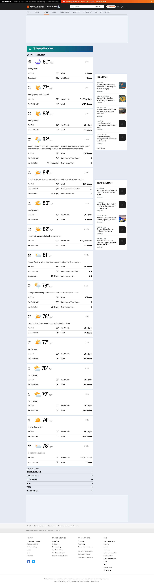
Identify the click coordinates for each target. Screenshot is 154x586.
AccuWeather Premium (84, 554)
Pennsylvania (65, 526)
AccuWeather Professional (85, 557)
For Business (6, 2)
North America (39, 526)
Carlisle (75, 526)
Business (106, 544)
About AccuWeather (32, 544)
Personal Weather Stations (59, 556)
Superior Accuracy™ (52, 2)
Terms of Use (58, 581)
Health (105, 547)
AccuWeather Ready (109, 541)
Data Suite (24, 2)
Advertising (41, 2)
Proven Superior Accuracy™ (34, 541)
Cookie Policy (75, 581)
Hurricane (106, 550)
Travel (105, 564)
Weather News (108, 567)
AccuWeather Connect (58, 553)
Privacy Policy (66, 581)
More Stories (101, 148)
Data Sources (95, 581)
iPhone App (81, 541)
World (29, 526)
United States (52, 526)
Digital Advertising (32, 547)
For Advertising (56, 547)
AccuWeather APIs (57, 550)
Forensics (32, 2)
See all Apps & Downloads (85, 547)
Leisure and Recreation (110, 553)
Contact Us (30, 556)
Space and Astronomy (110, 559)
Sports (105, 561)
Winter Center (107, 570)
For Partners (55, 544)
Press (28, 553)
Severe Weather (108, 556)
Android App (81, 544)
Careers (29, 550)
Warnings (17, 2)
